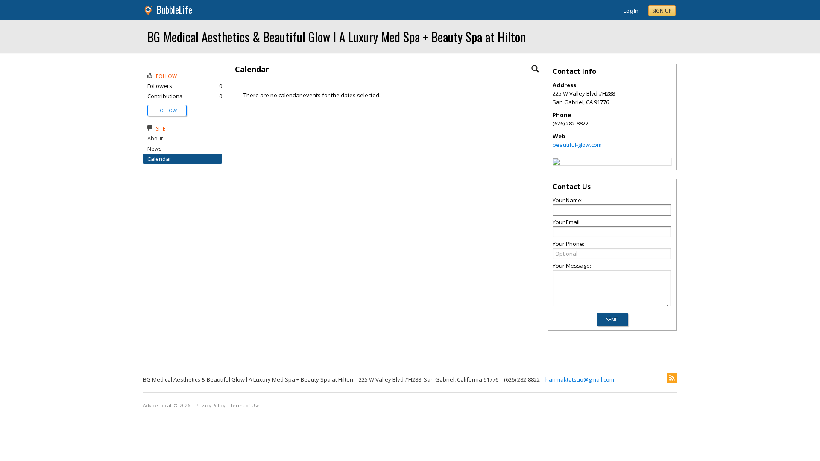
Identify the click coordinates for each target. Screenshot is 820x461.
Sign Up (662, 11)
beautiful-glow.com (577, 145)
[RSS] (672, 378)
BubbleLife (174, 9)
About (155, 138)
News (154, 148)
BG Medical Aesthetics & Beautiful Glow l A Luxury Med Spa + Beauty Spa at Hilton (336, 36)
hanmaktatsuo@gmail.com (579, 379)
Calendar (159, 159)
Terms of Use (245, 405)
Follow (167, 110)
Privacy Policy (210, 405)
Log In (631, 11)
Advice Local (157, 405)
